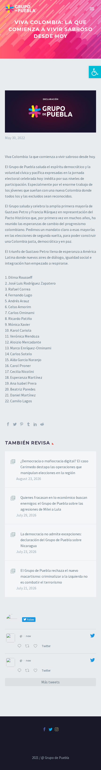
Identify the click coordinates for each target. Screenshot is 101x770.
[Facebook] (8, 424)
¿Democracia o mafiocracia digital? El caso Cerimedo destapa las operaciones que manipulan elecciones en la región (54, 467)
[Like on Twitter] (36, 646)
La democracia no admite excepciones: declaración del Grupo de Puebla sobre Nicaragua (51, 540)
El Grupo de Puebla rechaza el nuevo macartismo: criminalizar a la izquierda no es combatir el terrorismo (54, 576)
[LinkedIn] (35, 424)
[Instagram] (56, 729)
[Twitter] (15, 424)
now (28, 636)
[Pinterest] (21, 424)
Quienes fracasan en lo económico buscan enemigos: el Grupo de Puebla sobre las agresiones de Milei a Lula (53, 503)
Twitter (46, 646)
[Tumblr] (28, 424)
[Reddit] (42, 424)
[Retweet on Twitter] (28, 646)
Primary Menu (92, 8)
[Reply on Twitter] (20, 646)
